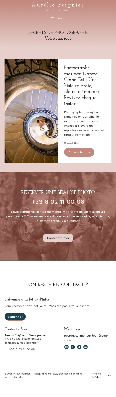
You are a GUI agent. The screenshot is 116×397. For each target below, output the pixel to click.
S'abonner (15, 316)
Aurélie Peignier (57, 5)
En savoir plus (79, 152)
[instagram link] (66, 347)
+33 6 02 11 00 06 (58, 201)
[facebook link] (72, 347)
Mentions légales (96, 375)
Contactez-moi (58, 238)
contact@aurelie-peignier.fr (22, 342)
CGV (109, 375)
